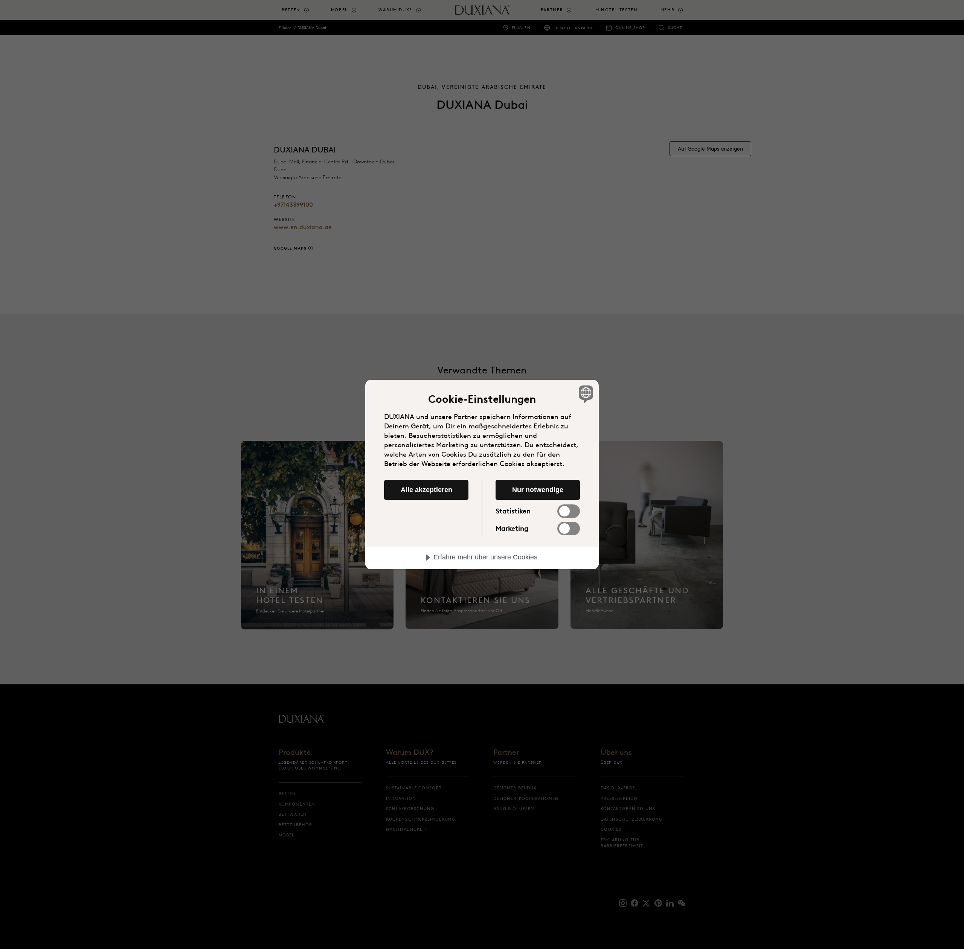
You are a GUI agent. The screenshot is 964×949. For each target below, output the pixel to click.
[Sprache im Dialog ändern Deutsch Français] (584, 394)
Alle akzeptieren (426, 490)
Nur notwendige (537, 490)
